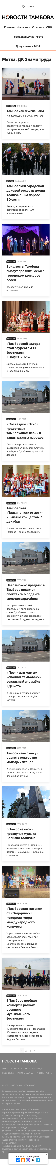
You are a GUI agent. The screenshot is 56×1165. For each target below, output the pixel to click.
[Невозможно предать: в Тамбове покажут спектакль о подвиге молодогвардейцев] (26, 558)
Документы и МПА (28, 46)
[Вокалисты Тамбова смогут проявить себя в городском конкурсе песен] (26, 239)
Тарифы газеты (43, 1073)
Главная (9, 27)
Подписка (8, 1073)
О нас (5, 1068)
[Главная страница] (28, 16)
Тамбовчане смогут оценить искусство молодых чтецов (22, 757)
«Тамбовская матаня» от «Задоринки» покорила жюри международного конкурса (24, 917)
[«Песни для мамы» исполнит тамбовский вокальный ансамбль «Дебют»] (26, 646)
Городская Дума (23, 36)
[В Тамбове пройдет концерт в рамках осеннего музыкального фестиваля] (26, 974)
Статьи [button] (37, 27)
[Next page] (34, 1050)
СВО (49, 27)
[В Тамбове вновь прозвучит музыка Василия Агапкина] (26, 802)
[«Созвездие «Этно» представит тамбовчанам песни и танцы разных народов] (26, 397)
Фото (39, 36)
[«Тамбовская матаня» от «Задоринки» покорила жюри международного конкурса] (26, 882)
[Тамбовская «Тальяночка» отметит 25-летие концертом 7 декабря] (26, 481)
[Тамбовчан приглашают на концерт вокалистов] (26, 84)
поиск (30, 6)
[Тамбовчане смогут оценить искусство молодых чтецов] (26, 726)
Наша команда (33, 1068)
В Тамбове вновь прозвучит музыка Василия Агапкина (21, 833)
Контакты (16, 1068)
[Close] (46, 1154)
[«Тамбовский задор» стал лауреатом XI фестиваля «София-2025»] (26, 317)
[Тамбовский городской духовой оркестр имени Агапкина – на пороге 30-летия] (26, 159)
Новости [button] (22, 27)
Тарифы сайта (25, 1073)
